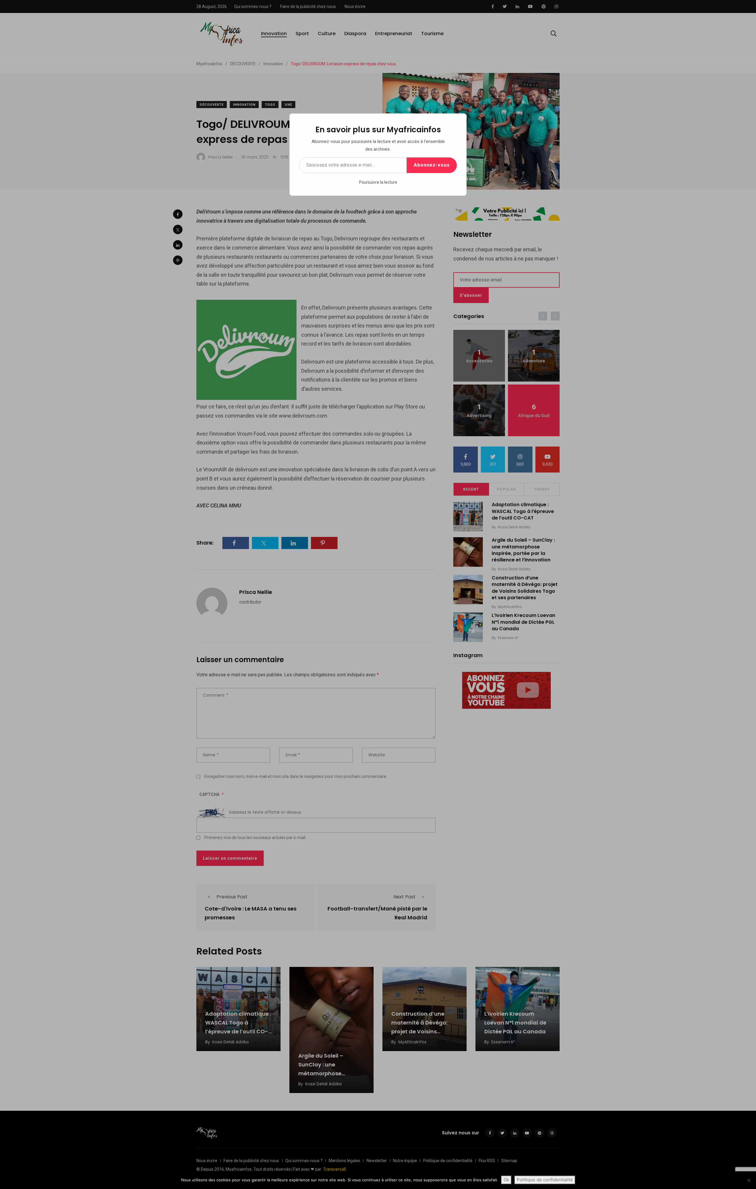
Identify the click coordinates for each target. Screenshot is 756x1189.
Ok (506, 1180)
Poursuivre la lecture (378, 182)
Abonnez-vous (432, 165)
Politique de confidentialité (545, 1180)
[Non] (749, 1180)
